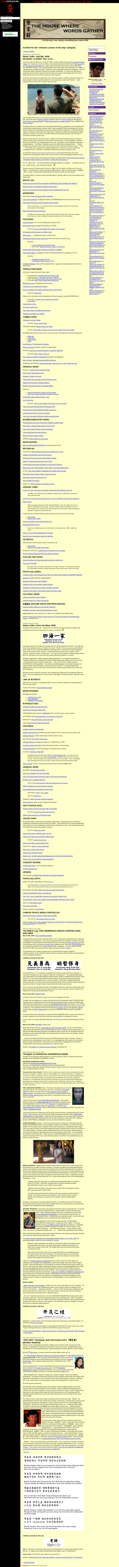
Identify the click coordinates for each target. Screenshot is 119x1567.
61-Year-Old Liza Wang (37, 770)
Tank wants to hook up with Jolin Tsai (34, 477)
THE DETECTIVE (63, 1104)
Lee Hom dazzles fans (30, 869)
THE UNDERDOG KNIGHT (43, 936)
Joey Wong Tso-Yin (62, 1007)
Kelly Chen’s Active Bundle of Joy (33, 373)
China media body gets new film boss (34, 432)
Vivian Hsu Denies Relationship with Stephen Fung (39, 407)
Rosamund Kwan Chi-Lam (31, 525)
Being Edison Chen (29, 226)
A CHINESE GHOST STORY (58, 1004)
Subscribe (93, 56)
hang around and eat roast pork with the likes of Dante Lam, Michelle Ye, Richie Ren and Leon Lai (53, 159)
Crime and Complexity (30, 199)
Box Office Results (95, 131)
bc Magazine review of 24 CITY (41, 259)
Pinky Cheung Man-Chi (96, 246)
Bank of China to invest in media (33, 436)
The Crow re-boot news (30, 307)
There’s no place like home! (40, 846)
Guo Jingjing (40, 909)
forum (89, 1)
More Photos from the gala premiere (34, 211)
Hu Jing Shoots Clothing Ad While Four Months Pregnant (41, 554)
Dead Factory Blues (29, 253)
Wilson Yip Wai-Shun (96, 290)
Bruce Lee (92, 132)
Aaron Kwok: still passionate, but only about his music (40, 379)
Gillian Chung (27, 502)
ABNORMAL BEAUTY (45, 1102)
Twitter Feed (31, 338)
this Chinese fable (37, 1323)
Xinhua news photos (39, 830)
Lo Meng (92, 220)
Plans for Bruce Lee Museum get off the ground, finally (40, 186)
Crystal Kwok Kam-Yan (59, 755)
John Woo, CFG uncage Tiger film (49, 277)
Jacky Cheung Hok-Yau (96, 197)
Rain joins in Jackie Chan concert (33, 849)
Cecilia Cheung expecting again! (39, 370)
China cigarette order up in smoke (45, 919)
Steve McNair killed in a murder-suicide (57, 121)
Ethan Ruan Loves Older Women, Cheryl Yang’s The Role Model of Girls (45, 468)
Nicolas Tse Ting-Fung (96, 242)
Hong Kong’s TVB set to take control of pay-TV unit (39, 426)
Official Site (31, 336)
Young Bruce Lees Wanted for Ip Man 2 (35, 286)
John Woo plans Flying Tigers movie (48, 275)
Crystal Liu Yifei (94, 160)
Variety (38, 792)
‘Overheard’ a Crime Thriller (31, 320)
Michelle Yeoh (93, 227)
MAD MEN (38, 1024)
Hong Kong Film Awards (96, 184)
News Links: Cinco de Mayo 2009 (39, 625)
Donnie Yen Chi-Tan (95, 165)
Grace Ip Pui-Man (94, 183)
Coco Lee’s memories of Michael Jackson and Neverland (41, 416)
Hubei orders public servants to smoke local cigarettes (40, 916)
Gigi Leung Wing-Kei (95, 176)
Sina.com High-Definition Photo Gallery (38, 547)
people (50, 1)
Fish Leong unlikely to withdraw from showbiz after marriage (47, 471)
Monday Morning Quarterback (40, 1261)
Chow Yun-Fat (93, 157)
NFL (63, 1371)
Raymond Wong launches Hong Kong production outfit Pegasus (43, 423)
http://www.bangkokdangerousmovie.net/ (43, 1063)
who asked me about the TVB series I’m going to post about (46, 1355)
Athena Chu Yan (94, 126)
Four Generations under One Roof (42, 720)
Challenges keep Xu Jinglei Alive (33, 729)
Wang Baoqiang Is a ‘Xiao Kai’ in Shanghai (49, 716)
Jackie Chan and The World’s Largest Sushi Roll (38, 859)
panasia (57, 1)
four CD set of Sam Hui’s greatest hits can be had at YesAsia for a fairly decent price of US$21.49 (53, 1448)
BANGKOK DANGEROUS (51, 1100)
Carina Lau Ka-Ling (95, 134)
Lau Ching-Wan (94, 217)
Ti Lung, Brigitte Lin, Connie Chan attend (43, 245)
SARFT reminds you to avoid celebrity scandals (38, 786)
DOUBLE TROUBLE (29, 264)
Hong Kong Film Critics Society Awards (96, 188)
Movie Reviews (80, 1331)
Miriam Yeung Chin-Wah (97, 228)
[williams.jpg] (96, 77)
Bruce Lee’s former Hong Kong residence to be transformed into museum (46, 190)
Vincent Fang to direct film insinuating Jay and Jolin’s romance (42, 464)
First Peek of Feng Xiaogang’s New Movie (46, 299)
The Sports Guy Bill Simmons (35, 66)
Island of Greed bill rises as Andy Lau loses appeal (42, 392)
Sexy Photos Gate (95, 261)
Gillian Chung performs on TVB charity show (37, 815)
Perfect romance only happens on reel (42, 484)
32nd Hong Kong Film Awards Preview (96, 90)
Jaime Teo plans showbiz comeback (41, 799)
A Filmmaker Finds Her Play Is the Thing (35, 238)
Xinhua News (37, 796)
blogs (63, 1)
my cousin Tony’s (49, 944)
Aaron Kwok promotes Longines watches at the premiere (41, 203)
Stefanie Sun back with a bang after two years (37, 455)
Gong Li (91, 181)
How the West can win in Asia (38, 439)
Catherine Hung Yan (95, 137)
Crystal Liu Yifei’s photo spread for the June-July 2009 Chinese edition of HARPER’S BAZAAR (52, 575)
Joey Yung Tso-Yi (94, 206)
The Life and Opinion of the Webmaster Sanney (96, 273)
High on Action (27, 764)
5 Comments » (78, 1557)
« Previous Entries (28, 51)
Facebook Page (32, 339)
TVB (90, 282)
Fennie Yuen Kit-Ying (96, 175)
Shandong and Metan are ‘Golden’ (34, 314)
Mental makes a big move (44, 326)
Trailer (29, 341)
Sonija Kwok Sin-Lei (95, 266)
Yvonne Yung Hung (95, 292)
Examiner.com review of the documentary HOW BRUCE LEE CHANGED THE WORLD (50, 183)
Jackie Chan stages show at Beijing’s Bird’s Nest (38, 837)
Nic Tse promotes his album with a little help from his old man (51, 783)
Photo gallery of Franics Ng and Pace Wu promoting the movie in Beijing (54, 330)
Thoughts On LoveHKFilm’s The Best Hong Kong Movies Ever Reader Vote (97, 95)
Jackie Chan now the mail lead (32, 853)
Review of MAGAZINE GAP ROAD (33, 445)
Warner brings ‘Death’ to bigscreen (39, 723)
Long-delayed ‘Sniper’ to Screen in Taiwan (36, 413)
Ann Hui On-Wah (94, 121)
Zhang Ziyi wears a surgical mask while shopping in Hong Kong (43, 560)
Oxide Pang (51, 1106)
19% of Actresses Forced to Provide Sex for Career (47, 452)
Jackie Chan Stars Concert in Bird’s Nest (35, 843)
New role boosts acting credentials (42, 196)
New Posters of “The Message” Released (36, 344)
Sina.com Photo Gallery (40, 323)
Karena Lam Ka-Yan (95, 209)
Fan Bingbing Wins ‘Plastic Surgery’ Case (36, 397)
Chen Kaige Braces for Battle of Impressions (37, 310)
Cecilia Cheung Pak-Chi (97, 140)
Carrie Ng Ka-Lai (94, 135)
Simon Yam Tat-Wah (95, 264)
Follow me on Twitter (97, 83)
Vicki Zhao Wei (94, 286)
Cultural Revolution (29, 749)
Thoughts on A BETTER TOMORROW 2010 (96, 100)
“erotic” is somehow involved (32, 1109)
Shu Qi (91, 263)
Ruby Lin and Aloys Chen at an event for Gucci (37, 521)
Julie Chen (32, 1352)
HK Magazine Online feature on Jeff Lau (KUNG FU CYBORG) (42, 250)
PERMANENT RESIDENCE (35, 700)
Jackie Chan (93, 196)
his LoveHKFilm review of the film (55, 1225)
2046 (58, 1016)
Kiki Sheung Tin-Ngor (96, 215)
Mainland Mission (28, 736)
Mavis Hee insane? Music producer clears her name (39, 474)
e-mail (99, 79)
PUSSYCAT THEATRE (37, 752)
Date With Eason (28, 222)
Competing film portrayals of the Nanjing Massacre (48, 875)
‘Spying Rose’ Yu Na (29, 304)
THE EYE (52, 1104)
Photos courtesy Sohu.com (41, 354)
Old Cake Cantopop (48, 1557)
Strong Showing (28, 802)
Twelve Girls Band (95, 284)
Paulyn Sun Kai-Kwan (96, 245)
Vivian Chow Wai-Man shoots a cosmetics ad (37, 893)
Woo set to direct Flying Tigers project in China (48, 278)
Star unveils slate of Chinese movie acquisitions (38, 429)
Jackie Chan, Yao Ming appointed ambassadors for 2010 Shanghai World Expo (48, 856)
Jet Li (91, 201)
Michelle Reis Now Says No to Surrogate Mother (38, 386)
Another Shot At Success (30, 732)
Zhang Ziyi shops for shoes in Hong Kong (51, 890)
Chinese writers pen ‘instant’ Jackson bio (36, 600)
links (84, 1)
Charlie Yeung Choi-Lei (36, 1095)
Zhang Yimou (93, 294)
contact (78, 1)
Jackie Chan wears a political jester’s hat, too (37, 833)
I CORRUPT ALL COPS (34, 697)
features (44, 1)
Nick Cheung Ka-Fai (95, 237)
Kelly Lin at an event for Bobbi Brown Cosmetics (38, 533)
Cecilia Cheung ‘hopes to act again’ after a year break (40, 809)
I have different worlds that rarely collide (53, 1028)
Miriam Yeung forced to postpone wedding (36, 383)
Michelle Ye (26, 578)
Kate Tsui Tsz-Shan (95, 211)
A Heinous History (28, 742)
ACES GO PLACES (61, 1437)
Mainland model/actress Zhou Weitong (35, 581)
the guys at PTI (79, 64)
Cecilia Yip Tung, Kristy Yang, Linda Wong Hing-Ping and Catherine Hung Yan (47, 490)
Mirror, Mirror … (28, 235)
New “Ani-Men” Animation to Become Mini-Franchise (39, 360)
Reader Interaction (95, 250)
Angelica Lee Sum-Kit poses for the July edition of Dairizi (41, 588)
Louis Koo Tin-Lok (95, 222)
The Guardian (44, 792)
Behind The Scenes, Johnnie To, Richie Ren (52, 246)
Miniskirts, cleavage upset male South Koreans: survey (40, 610)
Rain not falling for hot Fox (31, 481)
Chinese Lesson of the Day (45, 617)
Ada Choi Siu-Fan (95, 118)
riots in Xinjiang (28, 123)
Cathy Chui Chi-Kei (95, 139)
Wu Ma (80, 1007)
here (26, 1447)
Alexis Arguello (67, 119)
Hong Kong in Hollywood (97, 191)
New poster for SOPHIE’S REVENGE (34, 357)
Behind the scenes (29, 283)
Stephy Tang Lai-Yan (95, 271)
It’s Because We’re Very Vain (32, 745)
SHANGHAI (45, 713)
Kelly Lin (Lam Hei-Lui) (96, 212)
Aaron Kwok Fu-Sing (95, 116)
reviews (37, 1)
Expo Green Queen (36, 903)
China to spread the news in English (34, 597)
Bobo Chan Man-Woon (96, 127)
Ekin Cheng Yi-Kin (95, 173)
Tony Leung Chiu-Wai (30, 563)
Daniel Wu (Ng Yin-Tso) (96, 162)
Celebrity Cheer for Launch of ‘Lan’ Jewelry (51, 550)
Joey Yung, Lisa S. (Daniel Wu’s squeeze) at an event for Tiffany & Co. (45, 896)
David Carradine (43, 119)
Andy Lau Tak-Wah (95, 119)
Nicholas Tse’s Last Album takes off (34, 780)
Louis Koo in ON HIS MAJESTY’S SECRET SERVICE (46, 350)
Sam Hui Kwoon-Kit (35, 1557)
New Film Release (29, 347)
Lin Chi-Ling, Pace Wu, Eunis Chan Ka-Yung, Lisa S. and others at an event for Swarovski (51, 498)
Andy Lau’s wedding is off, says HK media (36, 773)
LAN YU (68, 948)
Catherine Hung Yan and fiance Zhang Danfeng (38, 584)
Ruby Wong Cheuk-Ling (96, 253)
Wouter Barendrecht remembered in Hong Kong (38, 789)
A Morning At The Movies (97, 102)
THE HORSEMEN (33, 699)
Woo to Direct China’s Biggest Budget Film (47, 280)
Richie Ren (92, 251)
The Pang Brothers (35, 1331)
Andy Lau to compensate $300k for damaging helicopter (43, 394)
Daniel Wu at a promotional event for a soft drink (38, 536)
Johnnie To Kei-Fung (95, 207)
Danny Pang (40, 1106)
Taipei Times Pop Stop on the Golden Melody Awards (39, 458)
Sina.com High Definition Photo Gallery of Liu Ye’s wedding (50, 403)
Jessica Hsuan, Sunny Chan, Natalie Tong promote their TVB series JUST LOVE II (48, 899)
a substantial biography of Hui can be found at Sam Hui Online (61, 1438)
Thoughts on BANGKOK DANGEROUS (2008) (45, 1054)
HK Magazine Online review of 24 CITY (43, 261)
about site (70, 1)
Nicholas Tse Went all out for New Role (35, 707)
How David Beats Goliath (44, 688)
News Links (32, 617)
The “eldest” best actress (39, 739)
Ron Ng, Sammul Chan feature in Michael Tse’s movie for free (42, 290)
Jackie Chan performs (40, 840)
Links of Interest (42, 922)
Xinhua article (37, 293)
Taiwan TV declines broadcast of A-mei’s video (37, 461)
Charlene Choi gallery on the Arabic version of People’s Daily (42, 591)
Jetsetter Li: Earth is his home (32, 376)
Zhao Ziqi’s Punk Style (30, 906)
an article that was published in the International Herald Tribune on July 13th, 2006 (50, 1238)
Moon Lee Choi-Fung (96, 232)
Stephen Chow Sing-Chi (97, 268)
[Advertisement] (10, 73)
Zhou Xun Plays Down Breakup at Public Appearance (39, 410)
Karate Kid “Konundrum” (97, 104)
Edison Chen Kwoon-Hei (97, 166)
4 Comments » (28, 1332)
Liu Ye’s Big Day (28, 400)
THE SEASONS (77, 944)
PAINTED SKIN (40, 994)
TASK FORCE (39, 1116)
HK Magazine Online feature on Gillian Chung (37, 232)
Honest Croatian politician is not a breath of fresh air (39, 607)
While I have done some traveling (34, 1285)
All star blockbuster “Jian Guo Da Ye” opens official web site (58, 363)
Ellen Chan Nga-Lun (74, 942)
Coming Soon (93, 158)
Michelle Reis (93, 225)
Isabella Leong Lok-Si (96, 194)
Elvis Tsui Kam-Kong (40, 1009)
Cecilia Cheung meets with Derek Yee (44, 812)
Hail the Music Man (29, 866)
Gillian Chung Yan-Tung (96, 178)
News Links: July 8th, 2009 (36, 56)
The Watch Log (34, 1047)
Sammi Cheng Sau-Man (96, 258)
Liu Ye (45, 946)
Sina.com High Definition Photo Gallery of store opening (49, 229)
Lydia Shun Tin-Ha (95, 224)
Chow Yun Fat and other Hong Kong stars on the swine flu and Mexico (45, 776)
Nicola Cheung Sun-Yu (96, 238)
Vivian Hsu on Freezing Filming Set (34, 710)
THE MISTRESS (51, 757)
